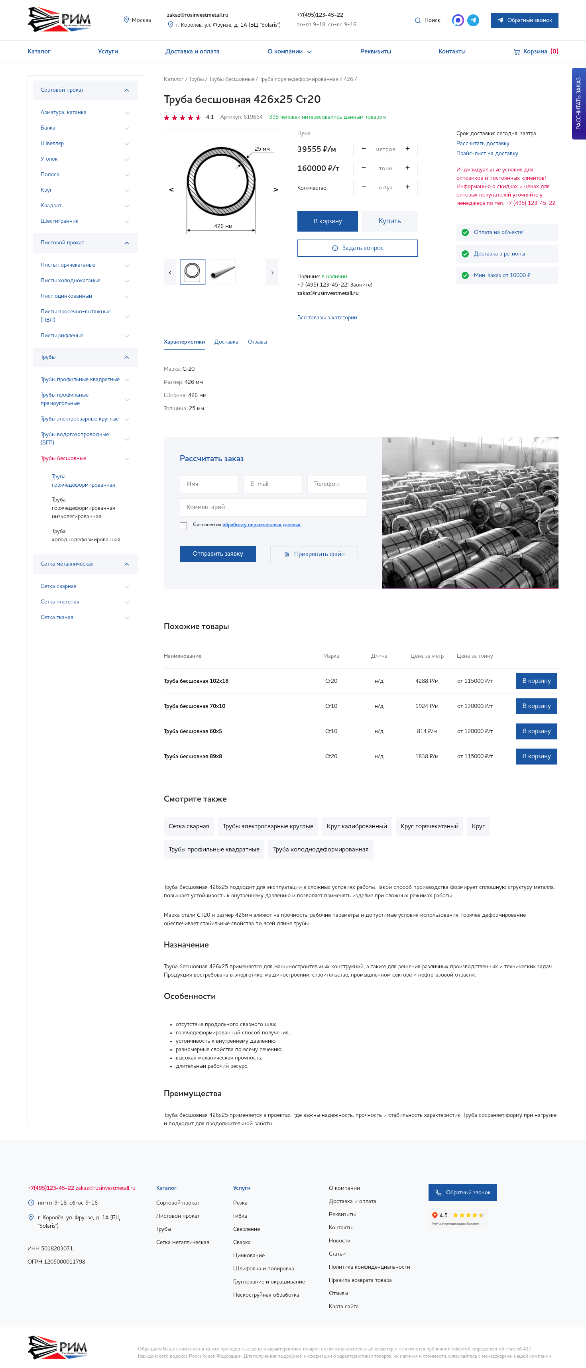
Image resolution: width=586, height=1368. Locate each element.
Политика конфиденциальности (369, 1267)
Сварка (242, 1242)
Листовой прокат (178, 1216)
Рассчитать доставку (482, 143)
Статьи (337, 1254)
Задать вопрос (363, 248)
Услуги (108, 52)
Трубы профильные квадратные (214, 850)
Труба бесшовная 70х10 (194, 706)
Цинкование (249, 1255)
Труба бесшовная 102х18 (196, 681)
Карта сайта (344, 1306)
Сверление (246, 1229)
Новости (339, 1241)
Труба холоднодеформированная (86, 535)
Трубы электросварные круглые (268, 827)
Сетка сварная (189, 827)
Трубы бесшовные (231, 79)
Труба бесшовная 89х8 (193, 756)
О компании (285, 52)
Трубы (196, 79)
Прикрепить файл (319, 554)
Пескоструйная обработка (266, 1295)
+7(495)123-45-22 (320, 15)
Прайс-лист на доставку (487, 153)
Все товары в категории (327, 317)
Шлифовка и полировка (263, 1269)
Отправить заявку (218, 554)
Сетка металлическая (182, 1242)
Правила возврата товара (360, 1280)
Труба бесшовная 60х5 (193, 731)
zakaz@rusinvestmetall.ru (197, 15)
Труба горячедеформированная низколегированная (83, 508)
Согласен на (247, 524)
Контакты (452, 52)
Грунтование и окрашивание (269, 1282)
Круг (478, 827)
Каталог (39, 52)
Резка (240, 1203)
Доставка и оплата (192, 52)
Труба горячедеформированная (83, 481)
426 (348, 79)
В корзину (328, 221)
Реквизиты (375, 52)
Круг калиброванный (357, 827)
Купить (390, 221)
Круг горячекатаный (429, 827)
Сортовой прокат (177, 1203)
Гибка (240, 1216)
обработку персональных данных (261, 524)
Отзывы (338, 1293)
